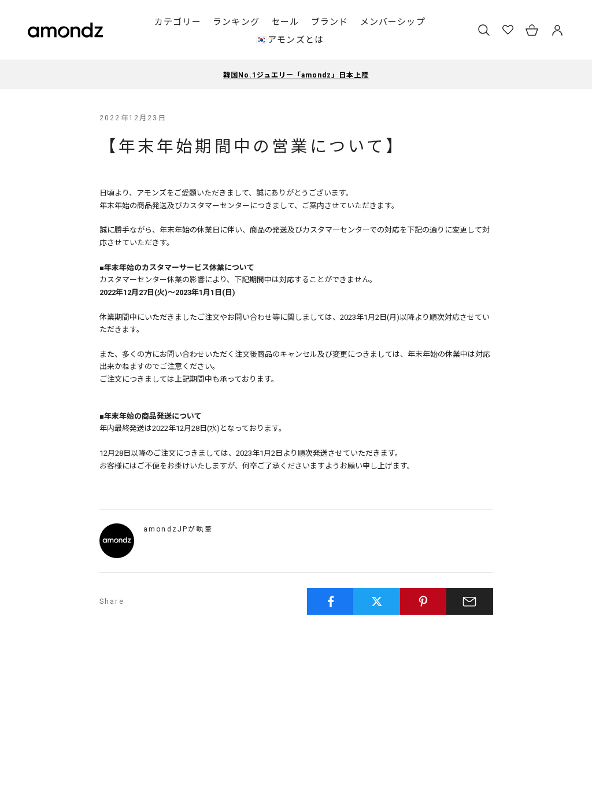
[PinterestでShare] (423, 601)
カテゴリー (177, 22)
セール (285, 22)
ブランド (330, 22)
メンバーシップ (393, 22)
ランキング (236, 22)
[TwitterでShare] (376, 601)
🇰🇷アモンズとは (290, 40)
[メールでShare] (470, 601)
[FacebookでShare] (330, 601)
